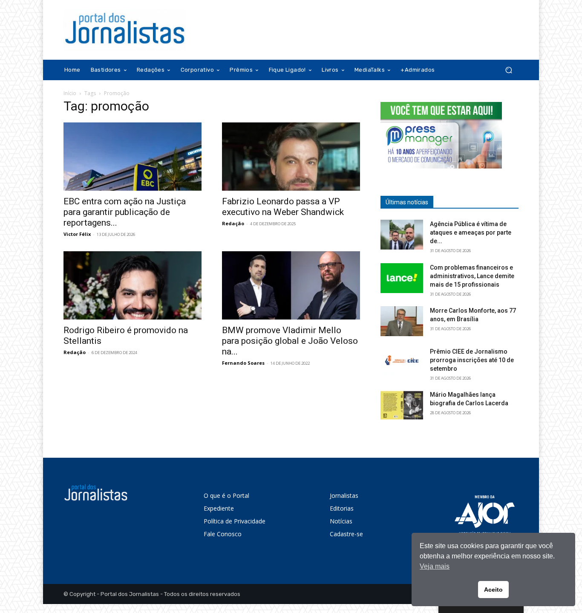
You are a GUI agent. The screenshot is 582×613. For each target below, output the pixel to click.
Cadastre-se (346, 534)
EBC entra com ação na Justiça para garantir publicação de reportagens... (124, 212)
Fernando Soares (243, 363)
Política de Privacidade (234, 521)
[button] (508, 70)
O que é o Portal (226, 495)
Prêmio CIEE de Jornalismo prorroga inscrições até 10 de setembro (472, 360)
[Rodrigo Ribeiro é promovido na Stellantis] (132, 285)
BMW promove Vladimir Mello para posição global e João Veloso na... (290, 341)
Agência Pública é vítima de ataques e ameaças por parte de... (470, 232)
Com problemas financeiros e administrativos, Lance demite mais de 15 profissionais (472, 276)
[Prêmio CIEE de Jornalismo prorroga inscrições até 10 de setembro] (401, 362)
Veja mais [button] (434, 566)
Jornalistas (344, 495)
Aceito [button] (493, 589)
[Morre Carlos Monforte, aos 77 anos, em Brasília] (401, 321)
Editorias (342, 508)
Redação (233, 223)
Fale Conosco (223, 534)
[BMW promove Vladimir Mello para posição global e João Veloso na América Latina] (291, 285)
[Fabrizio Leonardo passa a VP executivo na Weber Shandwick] (291, 156)
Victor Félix (77, 234)
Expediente (219, 508)
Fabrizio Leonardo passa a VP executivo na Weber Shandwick (283, 206)
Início (69, 93)
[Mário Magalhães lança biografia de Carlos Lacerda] (401, 405)
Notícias (341, 521)
